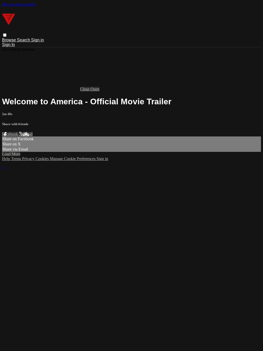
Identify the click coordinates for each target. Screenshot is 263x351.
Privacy (28, 158)
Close (85, 89)
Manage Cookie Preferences (73, 158)
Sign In (8, 44)
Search (24, 40)
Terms (16, 158)
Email (28, 134)
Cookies (42, 158)
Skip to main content (18, 4)
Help (6, 158)
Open (94, 89)
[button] (4, 35)
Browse (9, 40)
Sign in (37, 40)
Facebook (10, 134)
